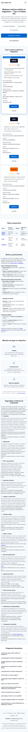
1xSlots (12, 263)
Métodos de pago (21, 713)
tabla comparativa (21, 393)
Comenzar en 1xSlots (14, 35)
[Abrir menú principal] (25, 2)
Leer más (14, 110)
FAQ (17, 715)
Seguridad (12, 715)
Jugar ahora (14, 106)
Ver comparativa (14, 40)
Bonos (14, 713)
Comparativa (9, 713)
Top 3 (4, 713)
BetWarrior (4, 244)
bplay (3, 239)
